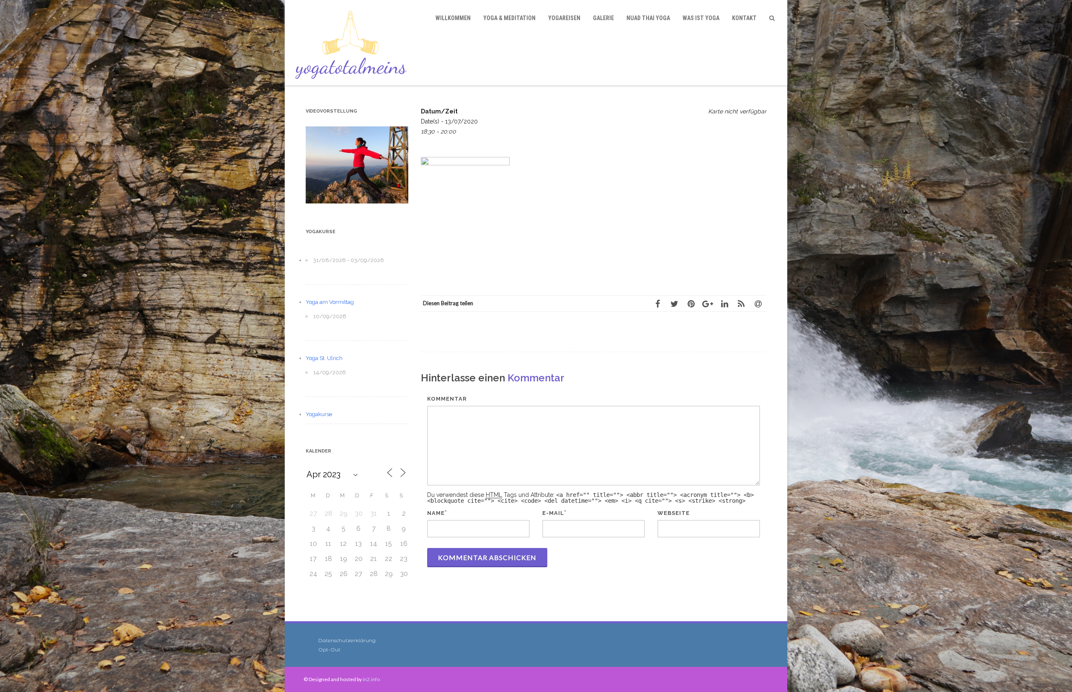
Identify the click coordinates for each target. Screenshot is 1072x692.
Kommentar (447, 398)
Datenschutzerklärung (347, 640)
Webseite (673, 513)
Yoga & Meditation (509, 18)
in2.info (371, 679)
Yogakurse (319, 414)
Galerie (603, 18)
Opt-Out (329, 649)
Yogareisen (564, 18)
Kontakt (744, 18)
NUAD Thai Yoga (648, 18)
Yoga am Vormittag (330, 302)
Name (436, 513)
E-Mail (553, 513)
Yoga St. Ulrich (324, 358)
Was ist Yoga (701, 18)
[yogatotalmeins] (353, 42)
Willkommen (453, 18)
